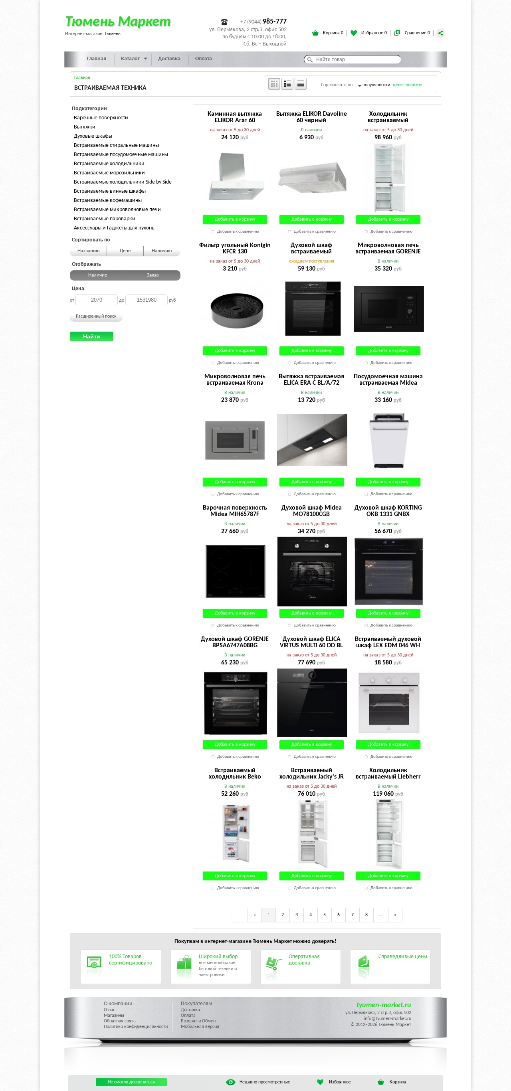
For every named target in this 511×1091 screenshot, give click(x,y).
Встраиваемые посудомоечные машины (121, 155)
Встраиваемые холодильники (109, 164)
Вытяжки (84, 127)
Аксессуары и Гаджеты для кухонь (114, 228)
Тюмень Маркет (118, 22)
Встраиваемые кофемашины (108, 201)
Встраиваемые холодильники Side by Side (123, 182)
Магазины (114, 1015)
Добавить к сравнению (238, 231)
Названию (88, 250)
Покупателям (196, 1004)
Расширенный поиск (96, 316)
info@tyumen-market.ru (387, 1018)
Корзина (398, 1082)
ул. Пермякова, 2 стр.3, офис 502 (378, 1012)
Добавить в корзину (235, 219)
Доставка (169, 59)
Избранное (340, 1082)
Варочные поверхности (101, 118)
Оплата (203, 59)
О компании (118, 1004)
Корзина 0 (332, 33)
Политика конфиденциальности (136, 1026)
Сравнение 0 (417, 33)
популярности (376, 85)
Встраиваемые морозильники (109, 173)
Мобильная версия (200, 1026)
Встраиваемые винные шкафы (110, 191)
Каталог (130, 59)
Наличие (97, 275)
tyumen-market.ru (384, 1005)
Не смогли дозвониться (131, 1082)
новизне (414, 85)
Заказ (153, 275)
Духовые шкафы (93, 136)
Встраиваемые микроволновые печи (117, 210)
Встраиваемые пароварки (104, 219)
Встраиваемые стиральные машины (116, 145)
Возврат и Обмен (198, 1021)
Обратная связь (120, 1021)
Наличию (162, 250)
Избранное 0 (373, 33)
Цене (125, 250)
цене (398, 85)
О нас (109, 1010)
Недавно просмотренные (265, 1082)
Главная (96, 59)
